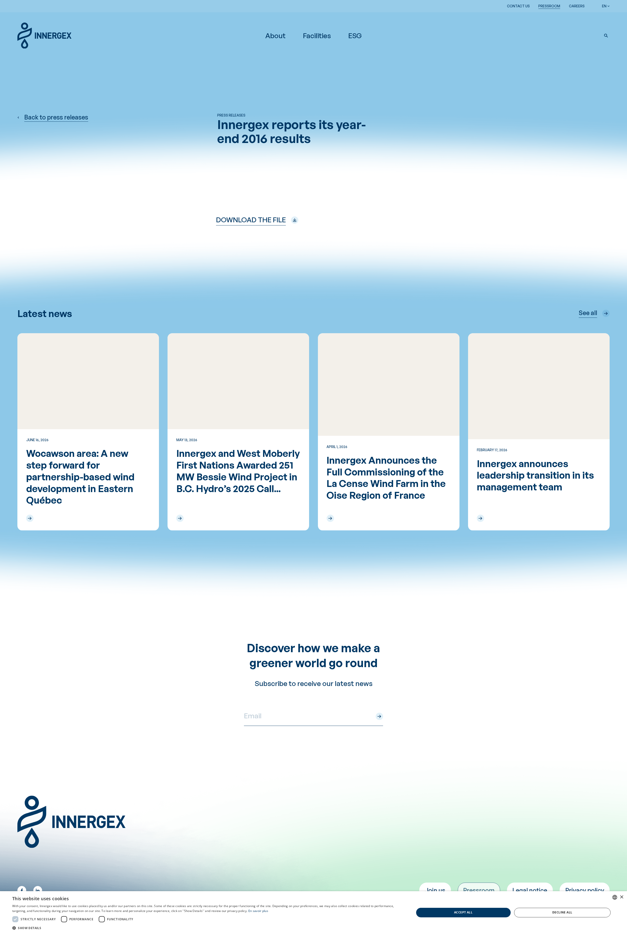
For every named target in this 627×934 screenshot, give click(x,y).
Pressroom (549, 6)
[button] (606, 35)
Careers (577, 6)
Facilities (317, 35)
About (275, 35)
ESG (355, 35)
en (604, 6)
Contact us (518, 6)
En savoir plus (258, 911)
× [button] (621, 897)
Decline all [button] (562, 912)
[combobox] (614, 897)
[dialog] (313, 912)
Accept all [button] (463, 912)
